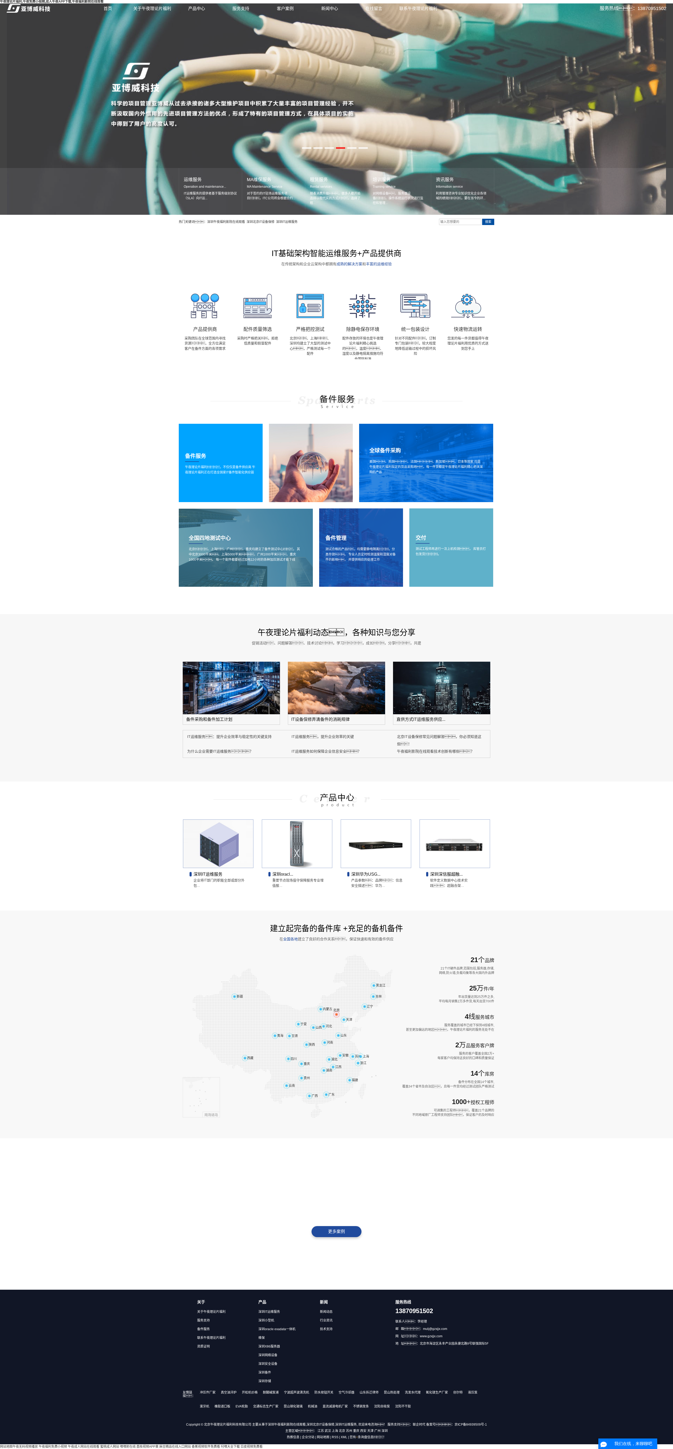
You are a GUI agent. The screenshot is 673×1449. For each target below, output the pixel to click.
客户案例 (285, 8)
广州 (377, 1431)
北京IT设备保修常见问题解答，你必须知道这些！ (439, 740)
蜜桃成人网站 (109, 1446)
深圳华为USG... (365, 874)
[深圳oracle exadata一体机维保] (297, 843)
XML (344, 1437)
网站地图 (323, 1437)
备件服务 (203, 1329)
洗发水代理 (413, 1392)
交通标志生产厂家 (265, 1406)
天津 (370, 1431)
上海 (335, 1431)
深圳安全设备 (267, 1364)
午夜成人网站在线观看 (83, 1446)
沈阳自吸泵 (382, 1406)
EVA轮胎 (242, 1406)
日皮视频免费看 (252, 1446)
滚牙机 (204, 1406)
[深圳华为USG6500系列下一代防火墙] (376, 843)
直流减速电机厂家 (335, 1406)
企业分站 (308, 1437)
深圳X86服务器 (269, 1346)
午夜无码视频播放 (25, 1446)
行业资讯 (326, 1320)
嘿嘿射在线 (128, 1446)
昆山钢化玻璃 (293, 1406)
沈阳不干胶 (403, 1406)
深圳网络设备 (267, 1355)
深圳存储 (264, 1381)
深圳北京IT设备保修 (260, 222)
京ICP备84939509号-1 (471, 1424)
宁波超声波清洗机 (296, 1392)
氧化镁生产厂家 (437, 1392)
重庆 (356, 1431)
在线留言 (373, 8)
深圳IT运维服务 (287, 222)
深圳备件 (264, 1372)
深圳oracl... (282, 874)
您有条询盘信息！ (368, 1437)
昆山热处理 (392, 1392)
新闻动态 (326, 1312)
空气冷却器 (346, 1392)
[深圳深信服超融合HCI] (455, 843)
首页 (108, 8)
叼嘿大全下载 (230, 1446)
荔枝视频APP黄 (147, 1446)
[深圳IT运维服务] (218, 843)
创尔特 (458, 1392)
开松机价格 (250, 1392)
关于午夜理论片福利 (152, 8)
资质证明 (203, 1346)
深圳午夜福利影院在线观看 (226, 222)
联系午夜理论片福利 (418, 8)
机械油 (312, 1406)
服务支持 (240, 8)
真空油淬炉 (229, 1392)
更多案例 (336, 1231)
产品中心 (196, 8)
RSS (335, 1437)
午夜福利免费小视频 (53, 1446)
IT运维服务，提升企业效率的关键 (323, 736)
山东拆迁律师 (369, 1392)
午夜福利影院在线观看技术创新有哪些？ (435, 751)
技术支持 (326, 1329)
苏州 (349, 1431)
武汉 (328, 1431)
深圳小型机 (266, 1320)
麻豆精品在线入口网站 (175, 1446)
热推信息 (293, 1437)
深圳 (384, 1431)
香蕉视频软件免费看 (206, 1446)
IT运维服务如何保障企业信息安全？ (326, 751)
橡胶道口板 (222, 1406)
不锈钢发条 (361, 1406)
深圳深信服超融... (446, 874)
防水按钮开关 (323, 1392)
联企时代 (419, 1424)
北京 (342, 1431)
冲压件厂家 (208, 1392)
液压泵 (472, 1392)
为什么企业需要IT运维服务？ (220, 751)
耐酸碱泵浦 (271, 1392)
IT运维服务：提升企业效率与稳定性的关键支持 (229, 736)
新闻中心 (329, 8)
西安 (363, 1431)
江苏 (321, 1431)
